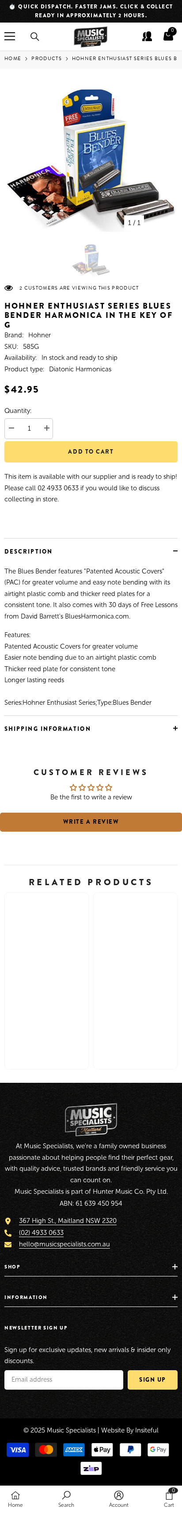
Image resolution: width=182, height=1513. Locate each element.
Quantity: (17, 410)
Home (12, 58)
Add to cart (91, 451)
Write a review (91, 822)
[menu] (9, 36)
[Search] (35, 36)
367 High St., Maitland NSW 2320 (68, 1220)
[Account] (147, 36)
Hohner (39, 335)
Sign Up (152, 1379)
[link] (46, 1035)
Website (113, 1430)
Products (46, 58)
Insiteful (147, 1430)
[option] (91, 11)
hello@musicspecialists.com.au (64, 1244)
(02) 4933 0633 (41, 1232)
